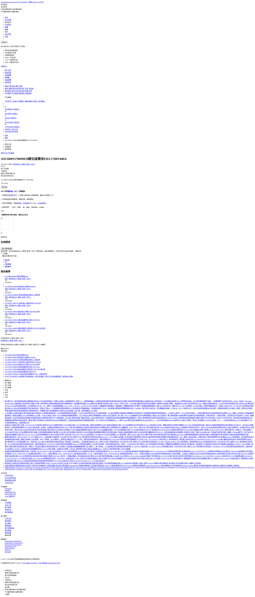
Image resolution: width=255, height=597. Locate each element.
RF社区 (7, 118)
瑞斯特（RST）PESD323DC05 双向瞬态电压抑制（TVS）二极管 (121, 454)
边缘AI (186, 463)
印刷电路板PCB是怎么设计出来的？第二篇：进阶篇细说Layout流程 (73, 411)
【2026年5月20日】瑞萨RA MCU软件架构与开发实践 (78, 437)
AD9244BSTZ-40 (93, 467)
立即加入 (4, 66)
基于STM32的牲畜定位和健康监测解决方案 (94, 432)
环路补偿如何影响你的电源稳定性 (17, 411)
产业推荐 (8, 93)
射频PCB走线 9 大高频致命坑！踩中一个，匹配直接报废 (74, 401)
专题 (20, 86)
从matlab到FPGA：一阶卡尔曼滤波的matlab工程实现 (161, 420)
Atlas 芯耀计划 (10, 496)
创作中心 (4, 42)
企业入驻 (15, 129)
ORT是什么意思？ (185, 420)
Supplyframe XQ (15, 2)
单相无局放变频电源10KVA (47, 461)
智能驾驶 (88, 463)
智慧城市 (42, 463)
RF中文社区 (9, 475)
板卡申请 (15, 131)
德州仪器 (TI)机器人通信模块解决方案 (123, 432)
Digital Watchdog (187, 465)
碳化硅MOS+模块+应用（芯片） (24, 164)
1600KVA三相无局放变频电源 (27, 461)
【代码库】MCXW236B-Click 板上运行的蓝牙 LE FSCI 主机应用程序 (53, 451)
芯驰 (162, 465)
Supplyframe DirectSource (13, 545)
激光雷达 (172, 463)
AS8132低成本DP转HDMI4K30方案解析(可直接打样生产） (180, 427)
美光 (31, 463)
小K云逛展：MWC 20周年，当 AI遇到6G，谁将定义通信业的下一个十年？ (57, 439)
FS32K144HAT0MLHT (113, 467)
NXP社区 (8, 114)
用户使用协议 (9, 528)
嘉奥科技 (119, 465)
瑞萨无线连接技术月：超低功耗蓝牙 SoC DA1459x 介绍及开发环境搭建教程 (46, 444)
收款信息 (8, 82)
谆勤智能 (167, 465)
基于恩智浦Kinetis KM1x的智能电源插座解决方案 (184, 434)
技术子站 (15, 91)
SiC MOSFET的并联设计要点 (243, 406)
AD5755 (78, 469)
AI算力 (140, 463)
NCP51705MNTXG (57, 467)
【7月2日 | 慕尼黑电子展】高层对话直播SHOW (85, 449)
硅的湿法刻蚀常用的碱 (241, 418)
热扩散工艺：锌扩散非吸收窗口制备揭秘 (19, 401)
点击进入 (16, 109)
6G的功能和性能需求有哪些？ (67, 413)
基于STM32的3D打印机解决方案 (67, 432)
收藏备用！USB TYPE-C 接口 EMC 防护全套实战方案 (140, 427)
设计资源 (8, 20)
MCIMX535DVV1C (128, 467)
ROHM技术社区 (10, 478)
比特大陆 (35, 465)
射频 (145, 463)
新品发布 (8, 91)
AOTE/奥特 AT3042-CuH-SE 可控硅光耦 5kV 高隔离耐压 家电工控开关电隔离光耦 (181, 458)
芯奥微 (112, 465)
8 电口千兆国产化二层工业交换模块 (110, 458)
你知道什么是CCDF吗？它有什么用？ (115, 403)
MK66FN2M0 (149, 467)
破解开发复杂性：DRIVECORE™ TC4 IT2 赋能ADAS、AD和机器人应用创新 (32, 437)
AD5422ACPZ (140, 467)
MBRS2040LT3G (70, 467)
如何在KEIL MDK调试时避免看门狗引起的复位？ (22, 408)
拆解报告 (165, 463)
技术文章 (21, 91)
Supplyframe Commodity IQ (14, 543)
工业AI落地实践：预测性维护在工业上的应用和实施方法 (196, 442)
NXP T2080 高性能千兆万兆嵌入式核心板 (137, 458)
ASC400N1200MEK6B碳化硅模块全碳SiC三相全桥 (22, 295)
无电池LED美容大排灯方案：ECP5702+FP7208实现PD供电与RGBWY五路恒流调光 (34, 425)
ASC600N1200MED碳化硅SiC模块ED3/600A (20, 286)
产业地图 (15, 93)
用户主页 (8, 70)
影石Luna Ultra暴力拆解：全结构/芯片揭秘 (53, 449)
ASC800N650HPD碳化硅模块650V (17, 276)
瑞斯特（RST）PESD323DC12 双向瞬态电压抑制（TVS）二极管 (75, 454)
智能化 (27, 463)
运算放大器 (158, 463)
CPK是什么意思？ (174, 413)
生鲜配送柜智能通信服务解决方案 (17, 451)
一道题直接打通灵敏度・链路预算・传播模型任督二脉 (117, 406)
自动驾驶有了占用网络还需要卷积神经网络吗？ (150, 413)
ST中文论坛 (9, 127)
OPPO (71, 463)
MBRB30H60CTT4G (12, 467)
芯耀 (30, 2)
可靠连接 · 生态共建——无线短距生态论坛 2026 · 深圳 (84, 442)
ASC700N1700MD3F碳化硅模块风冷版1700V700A (22, 320)
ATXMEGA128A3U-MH (225, 467)
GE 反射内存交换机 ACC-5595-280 (31, 458)
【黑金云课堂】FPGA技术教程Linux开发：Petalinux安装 (31, 415)
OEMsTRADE (9, 548)
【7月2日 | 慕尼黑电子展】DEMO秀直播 (116, 449)
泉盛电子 (87, 465)
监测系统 (8, 463)
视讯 (13, 86)
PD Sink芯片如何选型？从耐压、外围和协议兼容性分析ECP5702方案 (48, 427)
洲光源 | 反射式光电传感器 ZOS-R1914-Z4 (187, 456)
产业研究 (8, 24)
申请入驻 (4, 153)
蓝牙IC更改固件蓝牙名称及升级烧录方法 (152, 418)
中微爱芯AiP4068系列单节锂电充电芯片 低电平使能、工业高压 (166, 454)
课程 (6, 29)
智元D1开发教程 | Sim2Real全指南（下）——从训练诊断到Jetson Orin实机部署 (220, 420)
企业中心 (8, 129)
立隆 (6, 465)
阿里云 (75, 463)
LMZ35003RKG (10, 469)
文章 (10, 86)
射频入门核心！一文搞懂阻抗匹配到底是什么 (56, 408)
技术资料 (18, 88)
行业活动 (8, 131)
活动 (6, 36)
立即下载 (4, 187)
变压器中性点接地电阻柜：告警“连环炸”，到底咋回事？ (207, 415)
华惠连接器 (51, 465)
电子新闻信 (9, 512)
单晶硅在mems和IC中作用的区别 (186, 403)
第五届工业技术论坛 (186, 439)
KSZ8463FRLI (107, 469)
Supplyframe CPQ (10, 546)
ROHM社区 (9, 122)
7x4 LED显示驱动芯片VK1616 (141, 430)
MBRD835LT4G (69, 469)
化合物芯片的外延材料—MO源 (238, 415)
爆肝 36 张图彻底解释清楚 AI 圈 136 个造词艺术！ (154, 406)
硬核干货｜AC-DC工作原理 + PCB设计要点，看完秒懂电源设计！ (195, 406)
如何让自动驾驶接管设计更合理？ (205, 408)
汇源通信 (229, 465)
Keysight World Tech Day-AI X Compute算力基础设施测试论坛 (215, 439)
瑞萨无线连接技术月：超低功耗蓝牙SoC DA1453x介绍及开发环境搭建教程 (110, 439)
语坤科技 (216, 465)
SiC (16, 191)
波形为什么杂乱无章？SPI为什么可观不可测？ (216, 418)
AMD (48, 463)
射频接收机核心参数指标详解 (41, 418)
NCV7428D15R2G (182, 467)
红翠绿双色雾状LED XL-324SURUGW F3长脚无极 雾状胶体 (117, 451)
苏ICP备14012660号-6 (30, 563)
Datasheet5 (24, 2)
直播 (6, 27)
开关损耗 (41, 203)
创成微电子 (43, 465)
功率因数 (135, 463)
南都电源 (142, 465)
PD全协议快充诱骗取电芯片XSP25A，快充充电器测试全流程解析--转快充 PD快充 (166, 432)
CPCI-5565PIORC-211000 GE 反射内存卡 (216, 456)
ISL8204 (102, 467)
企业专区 (8, 34)
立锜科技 (236, 465)
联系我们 (8, 521)
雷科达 (196, 465)
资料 (6, 138)
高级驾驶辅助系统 (113, 463)
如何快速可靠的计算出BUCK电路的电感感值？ (40, 413)
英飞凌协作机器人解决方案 (44, 430)
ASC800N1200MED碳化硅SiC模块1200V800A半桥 (22, 311)
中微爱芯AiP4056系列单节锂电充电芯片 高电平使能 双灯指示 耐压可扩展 (214, 454)
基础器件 (8, 266)
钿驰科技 (209, 465)
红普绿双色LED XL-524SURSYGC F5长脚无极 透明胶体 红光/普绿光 (206, 451)
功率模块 (8, 264)
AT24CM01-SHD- (58, 469)
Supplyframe (5, 2)
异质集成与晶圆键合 (126, 413)
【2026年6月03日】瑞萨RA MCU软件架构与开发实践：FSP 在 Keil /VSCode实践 (202, 446)
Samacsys (8, 550)
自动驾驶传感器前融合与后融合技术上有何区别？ (145, 401)
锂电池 (101, 463)
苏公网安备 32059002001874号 (49, 563)
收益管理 (8, 80)
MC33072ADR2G (161, 467)
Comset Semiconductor (152, 465)
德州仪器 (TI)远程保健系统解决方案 (43, 432)
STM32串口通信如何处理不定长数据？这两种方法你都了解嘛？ (151, 403)
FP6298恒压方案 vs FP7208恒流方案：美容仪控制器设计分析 (85, 425)
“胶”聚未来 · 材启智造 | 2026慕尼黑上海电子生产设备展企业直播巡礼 (211, 444)
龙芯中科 (58, 465)
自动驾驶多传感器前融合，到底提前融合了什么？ (89, 408)
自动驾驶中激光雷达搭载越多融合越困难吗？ (121, 418)
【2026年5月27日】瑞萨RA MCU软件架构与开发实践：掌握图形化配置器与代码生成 (156, 444)
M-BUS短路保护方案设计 (87, 451)
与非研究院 (16, 463)
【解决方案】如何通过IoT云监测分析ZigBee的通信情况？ (47, 420)
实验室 (31, 88)
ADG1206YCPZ (81, 467)
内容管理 (8, 75)
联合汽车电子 (26, 465)
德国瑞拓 (18, 465)
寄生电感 (26, 203)
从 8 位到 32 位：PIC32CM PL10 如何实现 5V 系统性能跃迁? (158, 439)
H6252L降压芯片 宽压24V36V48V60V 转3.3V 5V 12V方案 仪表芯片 (81, 461)
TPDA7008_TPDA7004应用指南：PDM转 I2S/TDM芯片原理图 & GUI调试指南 (99, 434)
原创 (17, 86)
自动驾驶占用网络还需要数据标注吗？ (121, 408)
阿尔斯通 (202, 465)
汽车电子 (8, 101)
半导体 (34, 101)
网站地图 (8, 530)
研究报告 (21, 93)
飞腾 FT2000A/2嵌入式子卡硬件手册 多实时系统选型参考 (147, 434)
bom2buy (8, 490)
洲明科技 (135, 465)
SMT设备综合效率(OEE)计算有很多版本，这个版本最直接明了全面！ (187, 401)
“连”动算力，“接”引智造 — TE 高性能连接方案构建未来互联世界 (108, 446)
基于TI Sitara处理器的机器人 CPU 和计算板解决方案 (112, 430)
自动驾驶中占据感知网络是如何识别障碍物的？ (57, 403)
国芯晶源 (65, 465)
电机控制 (95, 463)
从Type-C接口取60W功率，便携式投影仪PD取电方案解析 (164, 425)
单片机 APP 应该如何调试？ (43, 401)
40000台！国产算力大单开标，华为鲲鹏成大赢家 (152, 408)
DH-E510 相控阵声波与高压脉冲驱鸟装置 (32, 456)
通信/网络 (28, 101)
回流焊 (11, 195)
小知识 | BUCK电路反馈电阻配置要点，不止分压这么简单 (71, 415)
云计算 (65, 463)
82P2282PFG (171, 467)
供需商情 (28, 93)
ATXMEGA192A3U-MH (24, 469)
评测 (30, 91)
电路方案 (11, 88)
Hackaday (8, 552)
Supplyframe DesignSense (13, 541)
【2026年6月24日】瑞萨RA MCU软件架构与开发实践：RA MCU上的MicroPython (147, 442)
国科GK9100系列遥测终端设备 (101, 456)
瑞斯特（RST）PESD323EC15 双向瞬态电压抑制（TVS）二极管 (29, 454)
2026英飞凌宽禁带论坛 (111, 442)
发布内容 (8, 73)
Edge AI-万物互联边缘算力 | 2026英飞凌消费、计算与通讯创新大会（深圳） (99, 444)
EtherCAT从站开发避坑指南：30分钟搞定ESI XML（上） (27, 406)
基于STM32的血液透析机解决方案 (213, 427)
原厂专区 (25, 88)
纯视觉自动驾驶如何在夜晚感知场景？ (81, 420)
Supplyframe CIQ (10, 494)
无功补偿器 (179, 463)
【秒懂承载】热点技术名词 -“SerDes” (226, 401)
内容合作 (8, 510)
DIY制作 (60, 463)
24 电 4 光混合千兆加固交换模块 (85, 458)
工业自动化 (127, 463)
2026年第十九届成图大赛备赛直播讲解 (71, 446)
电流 (20, 203)
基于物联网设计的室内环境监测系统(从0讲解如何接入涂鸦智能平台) (97, 427)
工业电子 (15, 101)
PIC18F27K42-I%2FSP (196, 467)
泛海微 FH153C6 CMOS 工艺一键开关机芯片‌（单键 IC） (223, 430)
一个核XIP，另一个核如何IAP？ (181, 408)
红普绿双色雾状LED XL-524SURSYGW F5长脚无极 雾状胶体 (159, 451)
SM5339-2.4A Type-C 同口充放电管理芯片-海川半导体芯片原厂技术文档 (46, 434)
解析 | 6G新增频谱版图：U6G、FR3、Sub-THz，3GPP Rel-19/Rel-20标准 (72, 406)
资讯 (6, 17)
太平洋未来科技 (176, 465)
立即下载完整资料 (7, 248)
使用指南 (8, 526)
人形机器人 (41, 101)
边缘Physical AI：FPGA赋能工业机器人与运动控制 (115, 437)
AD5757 (22, 467)
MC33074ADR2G (44, 467)
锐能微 (81, 465)
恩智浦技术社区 (10, 480)
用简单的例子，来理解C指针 (39, 411)
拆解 (26, 91)
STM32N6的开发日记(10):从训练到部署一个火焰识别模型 (99, 413)
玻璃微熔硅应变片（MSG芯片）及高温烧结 (58, 458)
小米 (105, 463)
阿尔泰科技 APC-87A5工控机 (162, 456)
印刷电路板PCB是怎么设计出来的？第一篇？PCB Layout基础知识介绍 (117, 415)
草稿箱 (7, 77)
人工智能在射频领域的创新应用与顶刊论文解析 (111, 401)
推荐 (6, 86)
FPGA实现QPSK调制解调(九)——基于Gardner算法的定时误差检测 (119, 420)
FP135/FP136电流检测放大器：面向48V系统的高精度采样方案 (206, 425)
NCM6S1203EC (86, 469)
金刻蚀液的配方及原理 (219, 413)
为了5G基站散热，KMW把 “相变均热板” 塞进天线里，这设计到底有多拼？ (78, 418)
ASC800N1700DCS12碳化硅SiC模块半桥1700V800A (23, 303)
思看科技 (11, 465)
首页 (6, 135)
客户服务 (8, 507)
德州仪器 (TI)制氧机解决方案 (212, 434)
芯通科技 (222, 465)
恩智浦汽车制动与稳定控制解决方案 (236, 434)
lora (122, 463)
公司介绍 (8, 518)
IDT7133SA (47, 469)
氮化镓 (198, 463)
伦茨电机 (94, 465)
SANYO (107, 465)
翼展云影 (101, 465)
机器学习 (192, 463)
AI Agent (150, 463)
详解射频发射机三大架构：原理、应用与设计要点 (234, 408)
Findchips (35, 2)
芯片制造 (81, 463)
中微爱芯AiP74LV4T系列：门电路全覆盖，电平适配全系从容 (68, 456)
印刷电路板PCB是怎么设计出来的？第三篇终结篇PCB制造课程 (164, 415)
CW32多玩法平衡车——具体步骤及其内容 (196, 413)
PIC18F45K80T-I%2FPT (120, 469)
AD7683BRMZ (38, 469)
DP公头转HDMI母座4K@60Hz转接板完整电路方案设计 (73, 430)
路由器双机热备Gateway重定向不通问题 (88, 403)
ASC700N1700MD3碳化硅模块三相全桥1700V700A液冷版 (25, 328)
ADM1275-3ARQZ (210, 467)
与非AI (41, 2)
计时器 (36, 463)
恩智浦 (22, 463)
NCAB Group (126, 465)
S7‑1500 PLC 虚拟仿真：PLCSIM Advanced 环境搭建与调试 (152, 446)
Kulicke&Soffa (73, 465)
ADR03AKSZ (97, 469)
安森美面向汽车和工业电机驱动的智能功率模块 (150, 437)
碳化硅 (10, 191)
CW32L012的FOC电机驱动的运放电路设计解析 (183, 418)
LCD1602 (53, 463)
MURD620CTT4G (240, 467)
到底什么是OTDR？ (226, 406)
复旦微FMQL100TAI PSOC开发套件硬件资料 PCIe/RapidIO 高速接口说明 (177, 430)
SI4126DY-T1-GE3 (31, 467)
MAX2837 (250, 467)
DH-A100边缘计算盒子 (143, 456)
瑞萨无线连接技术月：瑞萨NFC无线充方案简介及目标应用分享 (35, 446)
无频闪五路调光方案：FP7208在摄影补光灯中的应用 (124, 425)
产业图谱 (11, 153)
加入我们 (8, 523)
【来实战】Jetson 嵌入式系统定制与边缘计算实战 (47, 442)
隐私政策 (8, 533)
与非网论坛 (9, 109)
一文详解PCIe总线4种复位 (14, 413)
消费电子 (21, 101)
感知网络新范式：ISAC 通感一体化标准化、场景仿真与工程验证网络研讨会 (194, 437)
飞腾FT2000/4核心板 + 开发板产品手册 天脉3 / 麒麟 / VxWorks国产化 (219, 432)
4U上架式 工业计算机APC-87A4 (124, 456)
